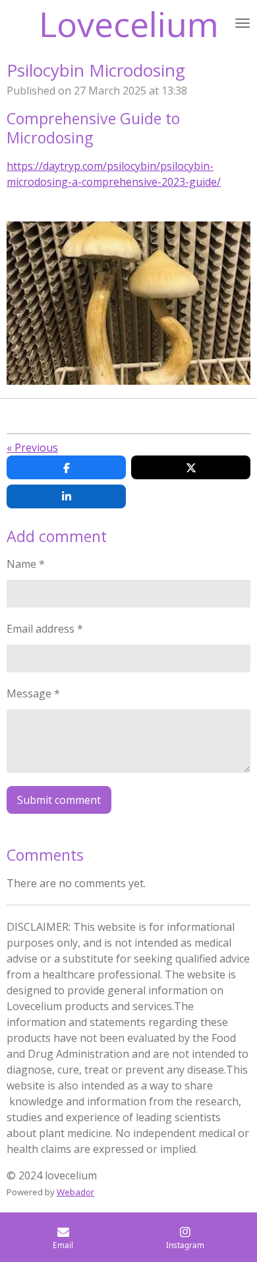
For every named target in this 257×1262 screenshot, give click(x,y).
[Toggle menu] (242, 23)
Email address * (45, 628)
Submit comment (59, 800)
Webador (75, 1192)
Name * (26, 564)
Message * (33, 693)
